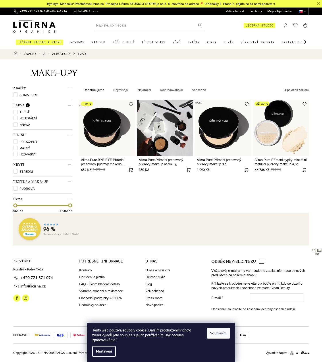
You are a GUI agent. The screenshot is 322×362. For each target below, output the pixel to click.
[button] (305, 42)
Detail (188, 169)
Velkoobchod (235, 11)
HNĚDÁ (24, 124)
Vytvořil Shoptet (276, 352)
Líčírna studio (259, 25)
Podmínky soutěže (92, 305)
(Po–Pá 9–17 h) (43, 11)
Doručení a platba (92, 277)
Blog (148, 284)
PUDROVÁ (27, 188)
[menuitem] (39, 42)
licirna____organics (25, 298)
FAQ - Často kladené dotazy (99, 284)
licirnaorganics (16, 298)
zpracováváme (103, 340)
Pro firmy (255, 11)
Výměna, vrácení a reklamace (101, 291)
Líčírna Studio (155, 277)
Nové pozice (154, 305)
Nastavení (104, 351)
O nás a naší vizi (157, 270)
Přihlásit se (317, 252)
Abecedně (199, 90)
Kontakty (85, 270)
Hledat (200, 25)
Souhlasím (218, 333)
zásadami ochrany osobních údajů (271, 309)
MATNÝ (24, 148)
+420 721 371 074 (36, 278)
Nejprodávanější (171, 90)
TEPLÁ (24, 112)
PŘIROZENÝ (28, 142)
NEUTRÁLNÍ (28, 118)
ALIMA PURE (29, 95)
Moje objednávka (279, 11)
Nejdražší (144, 90)
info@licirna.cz (33, 286)
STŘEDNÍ (26, 171)
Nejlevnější (121, 90)
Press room (153, 298)
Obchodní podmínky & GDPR (100, 298)
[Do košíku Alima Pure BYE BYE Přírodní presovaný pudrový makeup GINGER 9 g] (130, 169)
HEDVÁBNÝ (27, 154)
